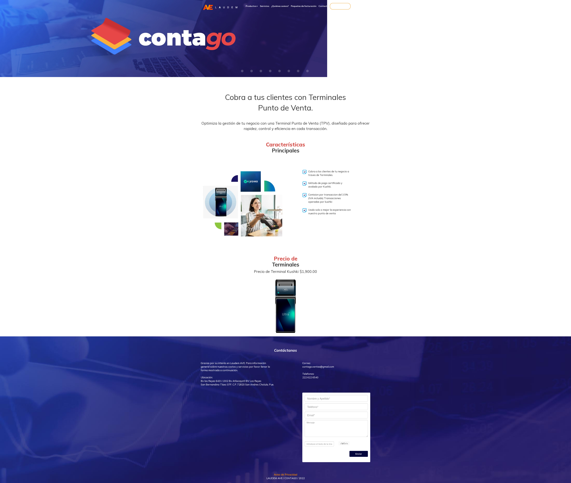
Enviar (358, 454)
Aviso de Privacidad (285, 474)
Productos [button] (251, 6)
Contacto (323, 6)
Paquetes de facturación (303, 6)
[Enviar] (336, 420)
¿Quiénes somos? (280, 6)
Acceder (340, 6)
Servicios (264, 6)
